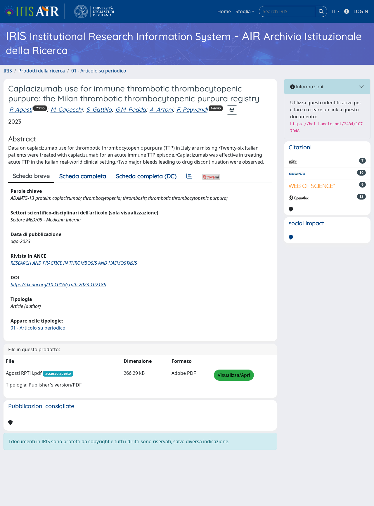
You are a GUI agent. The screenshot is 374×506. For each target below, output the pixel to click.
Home (224, 11)
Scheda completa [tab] (82, 176)
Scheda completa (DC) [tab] (146, 176)
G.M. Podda (130, 109)
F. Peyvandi (191, 109)
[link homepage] (34, 11)
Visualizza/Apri (234, 375)
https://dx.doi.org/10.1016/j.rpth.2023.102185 (58, 284)
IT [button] (334, 11)
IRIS (8, 70)
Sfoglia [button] (243, 11)
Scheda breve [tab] (31, 175)
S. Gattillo (99, 109)
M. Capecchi (66, 109)
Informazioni (309, 86)
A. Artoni (161, 109)
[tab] (189, 176)
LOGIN (361, 11)
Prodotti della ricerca (41, 70)
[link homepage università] (94, 11)
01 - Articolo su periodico (98, 70)
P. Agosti (20, 109)
